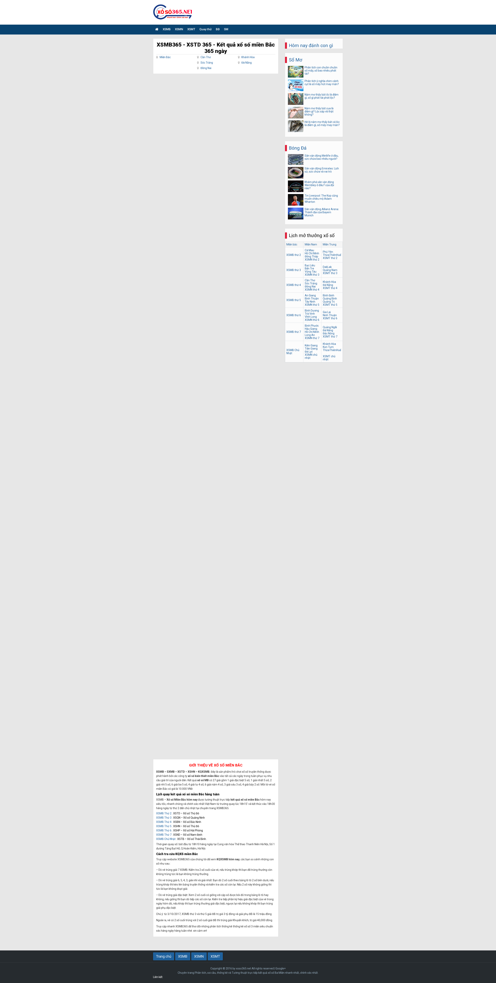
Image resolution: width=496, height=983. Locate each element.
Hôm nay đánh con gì (311, 45)
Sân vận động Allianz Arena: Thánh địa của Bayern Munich (322, 212)
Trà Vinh (310, 313)
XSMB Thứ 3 (163, 817)
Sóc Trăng (207, 62)
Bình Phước (312, 325)
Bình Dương (312, 310)
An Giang (310, 295)
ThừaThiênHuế (332, 254)
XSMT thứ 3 (330, 273)
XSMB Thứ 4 (163, 821)
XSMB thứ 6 (293, 315)
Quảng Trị (329, 301)
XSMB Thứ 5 (163, 826)
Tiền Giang (311, 348)
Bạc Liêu (310, 265)
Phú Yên (328, 251)
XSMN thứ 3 (312, 274)
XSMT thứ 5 (330, 304)
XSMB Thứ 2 (163, 813)
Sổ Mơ (295, 60)
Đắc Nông (328, 333)
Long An (310, 335)
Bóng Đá (298, 148)
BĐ (218, 29)
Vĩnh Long (311, 316)
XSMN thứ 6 (312, 319)
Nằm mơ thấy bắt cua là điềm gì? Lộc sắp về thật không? (319, 111)
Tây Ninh (310, 301)
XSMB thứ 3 (293, 270)
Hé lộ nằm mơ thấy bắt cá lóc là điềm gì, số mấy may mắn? (322, 123)
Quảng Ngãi (330, 327)
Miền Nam (311, 244)
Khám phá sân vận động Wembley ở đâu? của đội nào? (319, 185)
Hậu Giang (311, 328)
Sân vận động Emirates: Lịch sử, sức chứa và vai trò (322, 170)
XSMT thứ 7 (330, 336)
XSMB (167, 29)
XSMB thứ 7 (293, 331)
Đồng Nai (206, 68)
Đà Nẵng (246, 62)
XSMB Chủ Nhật (166, 839)
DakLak (327, 266)
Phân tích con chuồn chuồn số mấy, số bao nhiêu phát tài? (321, 70)
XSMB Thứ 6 (163, 830)
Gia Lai (327, 312)
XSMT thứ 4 (330, 288)
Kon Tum (328, 347)
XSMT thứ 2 (330, 258)
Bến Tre (309, 268)
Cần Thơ (206, 57)
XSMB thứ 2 (293, 254)
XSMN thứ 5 (312, 304)
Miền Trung (329, 244)
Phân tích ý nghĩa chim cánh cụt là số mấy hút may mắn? (322, 82)
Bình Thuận (312, 298)
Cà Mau (309, 250)
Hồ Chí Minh (312, 253)
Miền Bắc (165, 57)
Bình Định (328, 295)
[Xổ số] (157, 30)
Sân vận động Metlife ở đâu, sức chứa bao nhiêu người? (321, 157)
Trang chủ (163, 956)
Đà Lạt (309, 351)
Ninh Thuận (330, 315)
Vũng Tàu (310, 271)
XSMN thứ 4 (312, 289)
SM (226, 29)
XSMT (191, 29)
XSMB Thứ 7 (163, 834)
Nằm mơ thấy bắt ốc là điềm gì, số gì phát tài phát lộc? (321, 96)
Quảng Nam (330, 270)
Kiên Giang (311, 345)
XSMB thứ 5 (293, 300)
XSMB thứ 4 (293, 285)
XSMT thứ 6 (330, 318)
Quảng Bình (330, 298)
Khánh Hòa (248, 57)
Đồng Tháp (311, 256)
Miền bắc (291, 244)
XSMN (179, 29)
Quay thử (205, 29)
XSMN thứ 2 (312, 259)
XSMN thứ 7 (312, 338)
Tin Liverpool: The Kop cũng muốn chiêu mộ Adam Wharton (321, 198)
